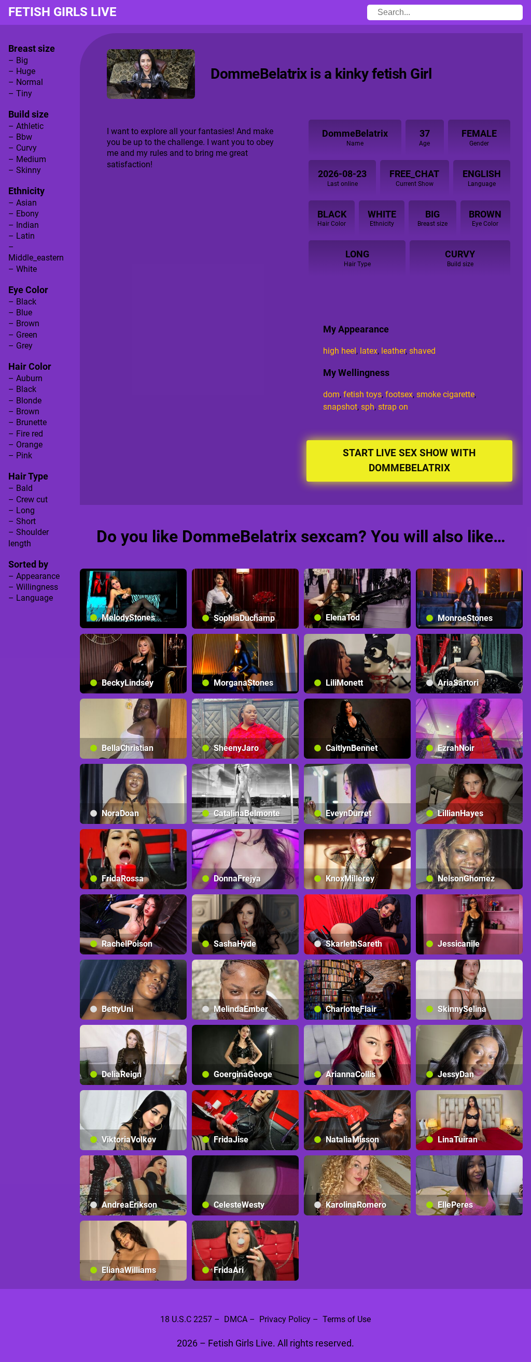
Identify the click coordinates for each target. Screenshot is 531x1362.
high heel (339, 351)
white (382, 214)
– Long (21, 510)
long (357, 254)
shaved (422, 351)
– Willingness (33, 587)
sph (367, 407)
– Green (22, 335)
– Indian (23, 225)
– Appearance (34, 576)
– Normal (25, 82)
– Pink (20, 455)
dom (331, 394)
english (482, 173)
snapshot (340, 407)
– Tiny (20, 93)
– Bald (20, 488)
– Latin (21, 236)
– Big (18, 60)
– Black (22, 302)
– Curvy (22, 148)
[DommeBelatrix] (151, 74)
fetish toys (362, 394)
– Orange (25, 445)
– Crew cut (28, 499)
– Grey (20, 346)
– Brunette (27, 422)
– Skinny (24, 170)
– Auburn (25, 378)
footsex (399, 394)
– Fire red (25, 434)
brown (485, 214)
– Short (22, 521)
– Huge (21, 71)
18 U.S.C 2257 (186, 1319)
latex (369, 351)
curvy (460, 254)
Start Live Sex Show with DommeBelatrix (409, 460)
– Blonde (24, 400)
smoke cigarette (445, 394)
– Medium (27, 159)
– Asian (22, 203)
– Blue (20, 312)
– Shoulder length (28, 537)
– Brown (23, 323)
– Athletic (26, 126)
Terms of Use (347, 1319)
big (432, 214)
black (331, 214)
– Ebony (23, 214)
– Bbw (20, 137)
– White (22, 269)
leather (393, 351)
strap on (393, 407)
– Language (30, 598)
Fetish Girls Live (62, 12)
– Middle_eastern (36, 252)
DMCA (235, 1319)
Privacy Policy (285, 1319)
